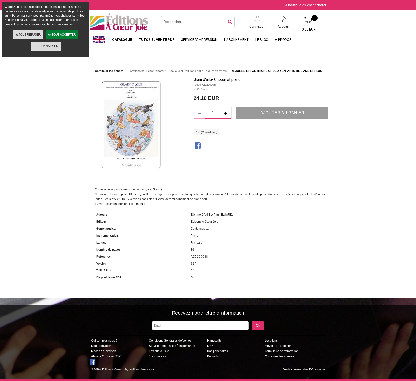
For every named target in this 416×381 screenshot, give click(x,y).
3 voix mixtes (157, 356)
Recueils (213, 356)
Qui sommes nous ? (104, 340)
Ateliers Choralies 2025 (106, 356)
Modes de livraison (103, 351)
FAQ (210, 346)
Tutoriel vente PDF (156, 40)
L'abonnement (236, 40)
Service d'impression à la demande (172, 346)
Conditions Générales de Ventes (170, 340)
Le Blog (261, 40)
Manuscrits (214, 340)
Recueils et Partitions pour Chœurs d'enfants (197, 71)
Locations (271, 340)
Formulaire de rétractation (282, 351)
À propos (283, 40)
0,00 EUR (309, 29)
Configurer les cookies (279, 356)
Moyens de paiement (278, 346)
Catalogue (122, 40)
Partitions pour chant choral (146, 71)
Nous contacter (101, 346)
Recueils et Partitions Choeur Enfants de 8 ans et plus (276, 71)
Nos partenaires (217, 351)
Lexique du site (159, 351)
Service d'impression (199, 40)
